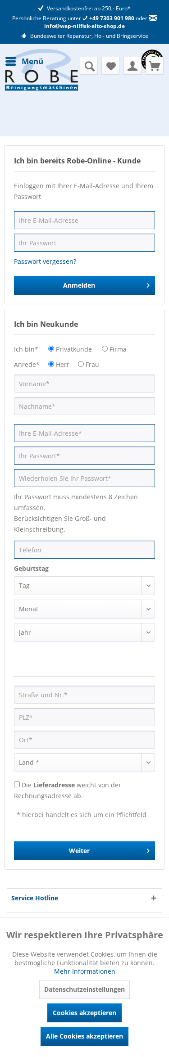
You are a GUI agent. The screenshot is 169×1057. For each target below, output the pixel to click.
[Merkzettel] (110, 66)
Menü (32, 61)
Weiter (79, 850)
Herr (62, 364)
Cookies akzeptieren (84, 1012)
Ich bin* (26, 349)
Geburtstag (31, 568)
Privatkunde (74, 349)
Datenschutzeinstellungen (84, 989)
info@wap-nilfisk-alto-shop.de (84, 26)
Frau (92, 364)
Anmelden (79, 285)
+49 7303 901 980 (111, 18)
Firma (118, 349)
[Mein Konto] (132, 66)
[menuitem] (24, 61)
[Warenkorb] (155, 66)
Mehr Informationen (84, 971)
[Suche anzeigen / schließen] (89, 66)
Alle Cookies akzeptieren (84, 1036)
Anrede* (27, 364)
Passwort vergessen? (45, 261)
